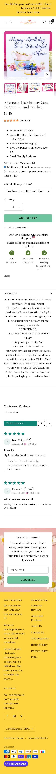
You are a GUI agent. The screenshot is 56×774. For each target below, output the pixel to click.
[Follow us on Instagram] (14, 716)
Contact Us (37, 633)
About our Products (37, 618)
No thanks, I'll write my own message (29, 167)
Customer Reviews (36, 608)
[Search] (11, 22)
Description (10, 293)
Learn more (33, 12)
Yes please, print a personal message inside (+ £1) (27, 174)
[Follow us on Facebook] (7, 716)
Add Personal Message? (17, 163)
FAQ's (34, 657)
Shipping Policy (40, 639)
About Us (36, 626)
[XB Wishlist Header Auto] (44, 22)
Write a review (15, 423)
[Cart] (50, 22)
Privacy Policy (39, 651)
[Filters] (41, 423)
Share (7, 276)
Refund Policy (39, 645)
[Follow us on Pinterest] (21, 716)
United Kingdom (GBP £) (18, 729)
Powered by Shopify (38, 738)
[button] (11, 120)
